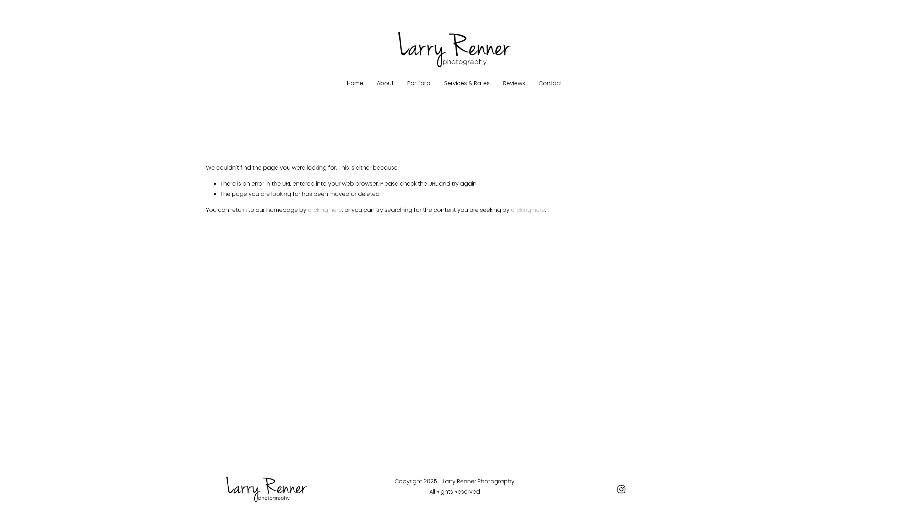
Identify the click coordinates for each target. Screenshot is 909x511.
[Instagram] (621, 489)
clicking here (325, 210)
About (385, 83)
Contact (550, 83)
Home (355, 83)
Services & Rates (467, 83)
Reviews (514, 83)
